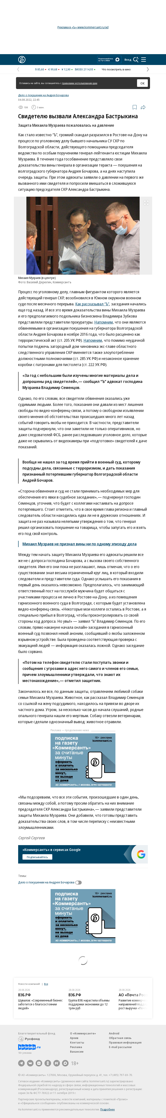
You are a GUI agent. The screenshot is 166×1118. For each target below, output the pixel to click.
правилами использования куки (79, 83)
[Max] (65, 1063)
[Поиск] (136, 59)
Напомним (103, 322)
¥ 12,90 (66, 69)
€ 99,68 (52, 69)
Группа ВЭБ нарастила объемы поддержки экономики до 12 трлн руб (89, 1004)
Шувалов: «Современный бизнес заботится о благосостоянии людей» (40, 1004)
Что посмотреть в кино (116, 69)
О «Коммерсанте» (83, 1033)
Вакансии (76, 1051)
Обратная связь (120, 1038)
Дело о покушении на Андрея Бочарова (43, 95)
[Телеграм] (21, 1063)
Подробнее (107, 1109)
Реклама (76, 1047)
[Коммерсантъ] (22, 59)
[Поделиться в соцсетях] (143, 107)
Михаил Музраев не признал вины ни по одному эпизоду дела (79, 543)
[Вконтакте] (30, 1063)
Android (114, 1033)
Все (46, 983)
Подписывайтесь (37, 857)
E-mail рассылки (120, 1047)
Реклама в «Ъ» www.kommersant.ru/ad (83, 27)
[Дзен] (39, 1063)
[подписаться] (79, 883)
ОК (142, 83)
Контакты (77, 1042)
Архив (74, 1038)
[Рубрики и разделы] (143, 59)
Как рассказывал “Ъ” (92, 303)
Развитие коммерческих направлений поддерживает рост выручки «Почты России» (139, 1004)
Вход (127, 60)
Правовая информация (125, 1042)
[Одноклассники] (48, 1063)
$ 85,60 (39, 69)
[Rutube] (56, 1063)
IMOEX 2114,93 (84, 69)
